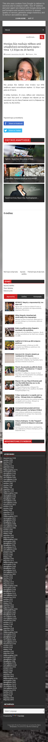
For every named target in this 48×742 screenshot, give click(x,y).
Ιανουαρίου (7, 471)
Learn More (20, 18)
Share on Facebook (16, 123)
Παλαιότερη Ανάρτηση (36, 272)
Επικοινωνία (8, 291)
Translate (20, 716)
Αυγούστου (7, 458)
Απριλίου (6, 466)
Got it (31, 18)
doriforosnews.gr (33, 726)
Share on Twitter (15, 130)
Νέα (35, 54)
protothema (18, 118)
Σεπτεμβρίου (8, 479)
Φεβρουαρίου (8, 470)
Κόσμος (30, 54)
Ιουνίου (6, 462)
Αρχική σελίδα (9, 285)
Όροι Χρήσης (8, 288)
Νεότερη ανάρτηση (11, 272)
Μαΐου (5, 464)
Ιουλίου (6, 460)
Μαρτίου (6, 468)
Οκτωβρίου (7, 477)
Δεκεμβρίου (7, 473)
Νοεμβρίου (7, 475)
